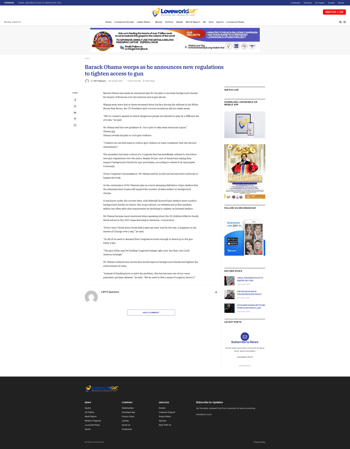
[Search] (340, 22)
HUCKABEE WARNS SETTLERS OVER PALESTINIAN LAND (251, 306)
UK (204, 22)
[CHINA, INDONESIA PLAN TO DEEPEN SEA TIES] (229, 280)
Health (179, 22)
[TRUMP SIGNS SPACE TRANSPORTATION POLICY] (229, 294)
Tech (211, 22)
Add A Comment (151, 312)
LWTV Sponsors (99, 81)
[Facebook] (75, 100)
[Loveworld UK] (175, 12)
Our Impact (319, 3)
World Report (193, 22)
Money (159, 22)
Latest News (143, 22)
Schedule (308, 3)
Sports (220, 22)
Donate (341, 3)
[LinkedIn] (75, 112)
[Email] (75, 125)
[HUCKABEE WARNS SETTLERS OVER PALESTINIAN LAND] (229, 308)
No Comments (135, 81)
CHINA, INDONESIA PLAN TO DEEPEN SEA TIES (250, 279)
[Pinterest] (75, 118)
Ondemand (295, 3)
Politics (169, 22)
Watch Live (334, 12)
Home (109, 22)
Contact (331, 3)
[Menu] (344, 22)
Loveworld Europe (124, 22)
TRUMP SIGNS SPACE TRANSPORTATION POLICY (40, 3)
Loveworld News (235, 22)
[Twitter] (75, 106)
